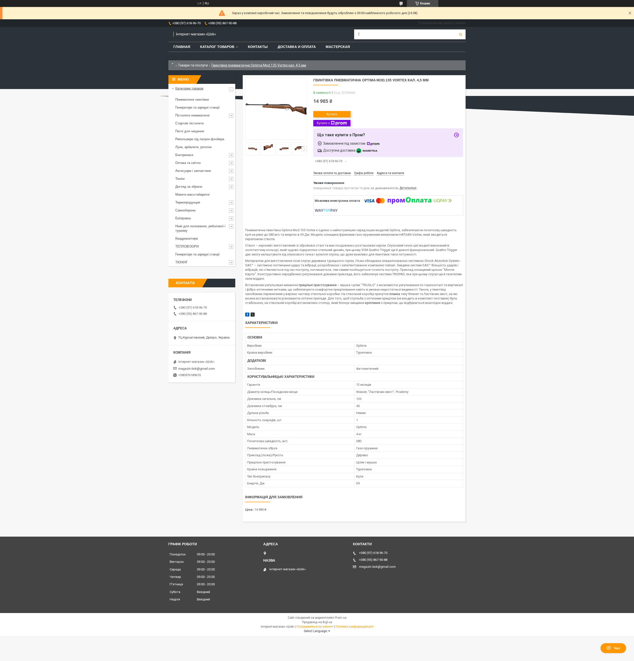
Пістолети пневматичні (192, 115)
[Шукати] (461, 34)
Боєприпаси (184, 155)
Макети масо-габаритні (192, 194)
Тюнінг (180, 179)
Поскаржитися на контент (315, 626)
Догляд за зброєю (188, 186)
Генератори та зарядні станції (197, 107)
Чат (617, 648)
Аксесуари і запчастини (193, 171)
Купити (332, 114)
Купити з (323, 123)
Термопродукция (187, 202)
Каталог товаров (217, 47)
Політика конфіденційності (354, 626)
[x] (253, 315)
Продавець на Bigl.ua (317, 622)
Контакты (258, 47)
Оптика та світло (188, 163)
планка (394, 294)
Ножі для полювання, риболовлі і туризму (200, 228)
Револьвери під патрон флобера (199, 139)
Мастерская (338, 47)
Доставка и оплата (297, 47)
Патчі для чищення (189, 131)
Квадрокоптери (186, 238)
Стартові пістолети (189, 123)
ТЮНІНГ (181, 262)
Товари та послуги (193, 65)
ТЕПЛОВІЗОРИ (187, 246)
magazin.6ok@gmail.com (196, 368)
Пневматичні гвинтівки (192, 99)
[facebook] (247, 315)
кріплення (372, 303)
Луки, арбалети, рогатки (193, 147)
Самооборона (185, 210)
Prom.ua (340, 617)
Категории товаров (189, 88)
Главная (181, 47)
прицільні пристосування (318, 285)
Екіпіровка (183, 218)
